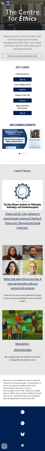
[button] (3, 3)
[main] (22, 15)
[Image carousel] (22, 141)
